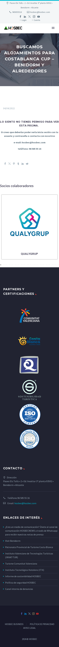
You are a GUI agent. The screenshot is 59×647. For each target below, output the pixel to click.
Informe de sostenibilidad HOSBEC (23, 576)
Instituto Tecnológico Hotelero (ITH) (24, 569)
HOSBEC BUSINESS (14, 624)
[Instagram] (34, 16)
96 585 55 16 (23, 497)
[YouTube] (38, 16)
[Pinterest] (14, 163)
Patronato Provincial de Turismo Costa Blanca (29, 547)
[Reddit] (27, 163)
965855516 (17, 12)
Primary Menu (53, 28)
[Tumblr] (18, 163)
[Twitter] (29, 16)
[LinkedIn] (25, 16)
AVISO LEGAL (29, 628)
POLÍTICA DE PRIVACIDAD (42, 624)
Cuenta (37, 20)
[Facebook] (20, 16)
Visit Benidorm (12, 540)
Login (24, 20)
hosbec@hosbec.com (40, 12)
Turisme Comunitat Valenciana (21, 563)
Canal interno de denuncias (19, 588)
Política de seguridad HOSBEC (20, 582)
